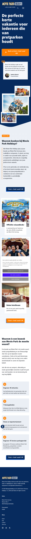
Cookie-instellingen (15, 279)
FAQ (3, 520)
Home (3, 518)
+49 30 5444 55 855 (10, 7)
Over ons (4, 524)
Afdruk (3, 509)
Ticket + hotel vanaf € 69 (15, 189)
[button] (17, 7)
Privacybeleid (5, 507)
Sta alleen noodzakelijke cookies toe (15, 270)
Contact (3, 522)
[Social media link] (2, 528)
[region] (15, 269)
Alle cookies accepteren (15, 275)
